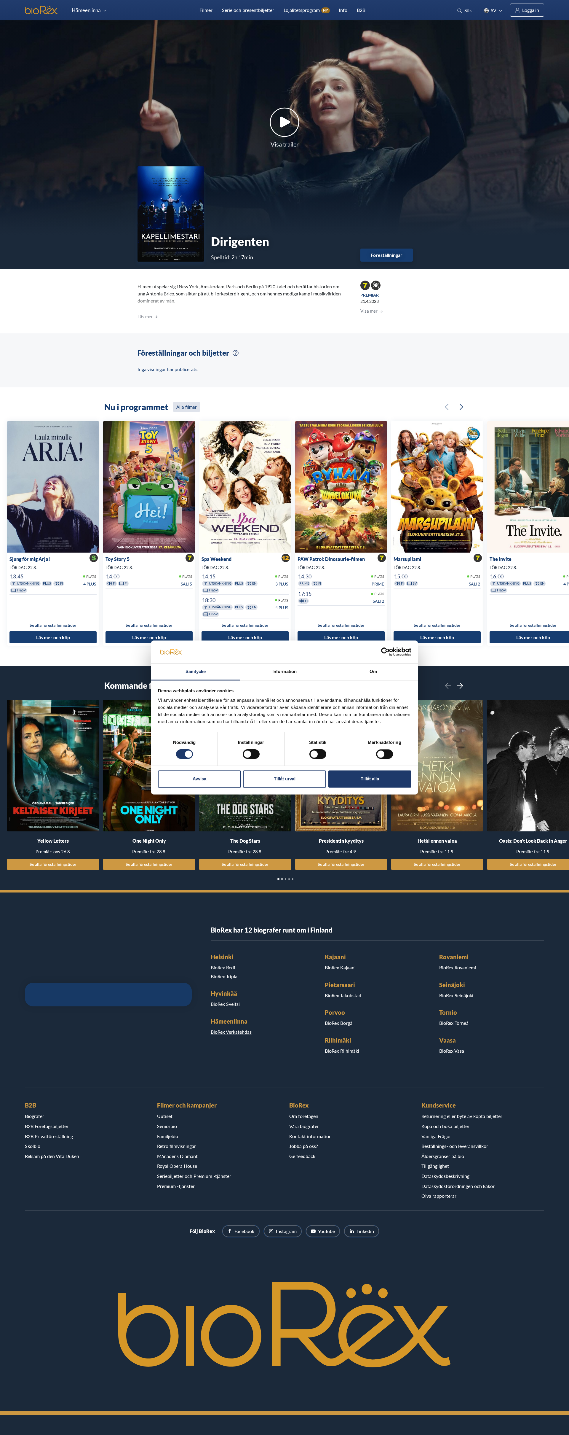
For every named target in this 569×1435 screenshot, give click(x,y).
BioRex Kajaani (340, 967)
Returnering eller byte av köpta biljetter (461, 1116)
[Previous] (448, 407)
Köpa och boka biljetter (445, 1126)
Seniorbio (167, 1126)
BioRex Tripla (224, 976)
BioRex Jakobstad (343, 995)
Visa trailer (285, 144)
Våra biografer (304, 1126)
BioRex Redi (223, 967)
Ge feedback (302, 1156)
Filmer (205, 10)
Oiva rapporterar (438, 1196)
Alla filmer (186, 407)
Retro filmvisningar (176, 1146)
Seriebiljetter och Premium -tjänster (194, 1176)
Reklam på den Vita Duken (52, 1156)
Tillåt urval (284, 778)
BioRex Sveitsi (225, 1004)
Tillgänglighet (435, 1166)
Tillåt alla (370, 778)
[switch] (251, 754)
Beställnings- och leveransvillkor (454, 1146)
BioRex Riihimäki (342, 1051)
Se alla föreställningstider (53, 863)
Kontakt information (310, 1136)
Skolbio (32, 1146)
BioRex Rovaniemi (457, 967)
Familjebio (167, 1136)
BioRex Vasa (451, 1051)
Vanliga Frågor (436, 1136)
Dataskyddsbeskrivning (445, 1176)
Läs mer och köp (53, 637)
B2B (361, 10)
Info (343, 10)
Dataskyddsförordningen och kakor (458, 1186)
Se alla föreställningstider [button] (53, 625)
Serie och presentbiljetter (248, 10)
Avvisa (199, 778)
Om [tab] (373, 671)
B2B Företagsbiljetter (46, 1126)
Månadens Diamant (177, 1156)
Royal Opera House (177, 1166)
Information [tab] (284, 671)
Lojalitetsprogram (306, 10)
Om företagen (303, 1116)
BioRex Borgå (338, 1023)
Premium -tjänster (176, 1186)
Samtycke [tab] (196, 671)
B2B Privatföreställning (49, 1136)
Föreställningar (386, 255)
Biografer (34, 1116)
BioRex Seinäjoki (456, 995)
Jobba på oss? (303, 1146)
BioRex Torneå (454, 1023)
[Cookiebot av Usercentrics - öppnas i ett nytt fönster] (385, 652)
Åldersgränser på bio (442, 1156)
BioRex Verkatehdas (231, 1032)
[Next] (460, 407)
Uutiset (164, 1116)
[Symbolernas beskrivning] (236, 353)
